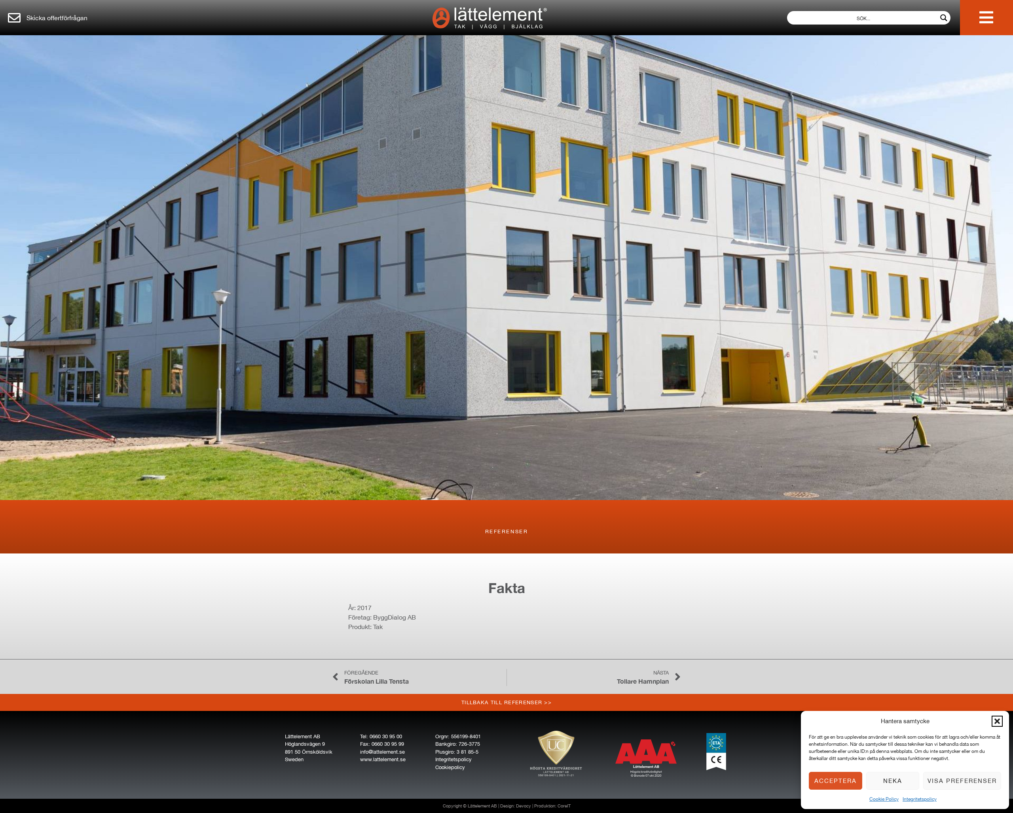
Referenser (506, 531)
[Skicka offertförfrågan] (14, 17)
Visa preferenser (962, 780)
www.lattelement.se (383, 759)
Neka (892, 780)
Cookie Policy (884, 799)
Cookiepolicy (450, 767)
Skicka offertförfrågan (57, 17)
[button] (997, 721)
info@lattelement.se (382, 752)
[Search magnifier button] (943, 17)
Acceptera (835, 780)
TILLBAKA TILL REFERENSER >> (506, 702)
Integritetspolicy (920, 799)
